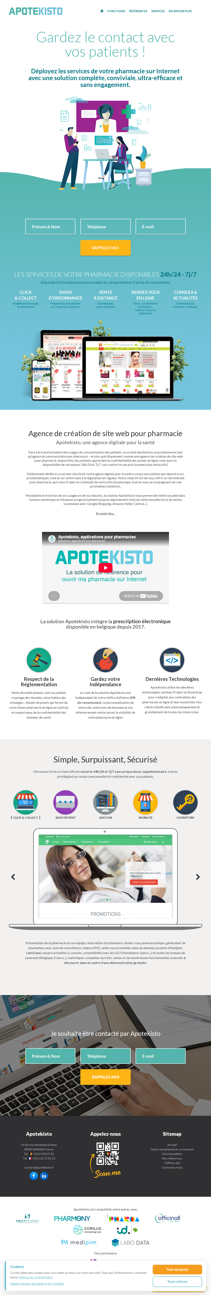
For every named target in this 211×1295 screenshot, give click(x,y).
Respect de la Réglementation (39, 681)
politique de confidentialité (35, 1277)
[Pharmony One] (72, 1219)
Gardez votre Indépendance (105, 681)
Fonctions (116, 11)
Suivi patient (65, 817)
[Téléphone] (105, 1160)
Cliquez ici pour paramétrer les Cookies (37, 1283)
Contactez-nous (172, 1167)
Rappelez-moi (105, 248)
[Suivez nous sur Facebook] (34, 1176)
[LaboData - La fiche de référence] (131, 1242)
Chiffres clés (172, 1163)
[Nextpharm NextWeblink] (27, 1219)
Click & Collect (25, 817)
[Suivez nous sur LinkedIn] (44, 1176)
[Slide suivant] (105, 879)
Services (158, 11)
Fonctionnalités (172, 1154)
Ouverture (185, 817)
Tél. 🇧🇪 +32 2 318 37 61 (39, 1154)
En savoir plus (180, 11)
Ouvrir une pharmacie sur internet (172, 1149)
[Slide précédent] (13, 877)
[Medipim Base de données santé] (78, 1242)
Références (138, 11)
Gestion (105, 817)
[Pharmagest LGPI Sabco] (127, 1230)
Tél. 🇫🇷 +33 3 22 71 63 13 (39, 1158)
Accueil (172, 1144)
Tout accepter (177, 1269)
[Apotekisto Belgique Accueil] (101, 10)
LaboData (33, 953)
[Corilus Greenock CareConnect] (87, 1230)
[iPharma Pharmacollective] (122, 1219)
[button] (105, 513)
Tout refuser (177, 1281)
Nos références (172, 1158)
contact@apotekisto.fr (39, 1167)
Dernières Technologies (172, 679)
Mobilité (145, 817)
